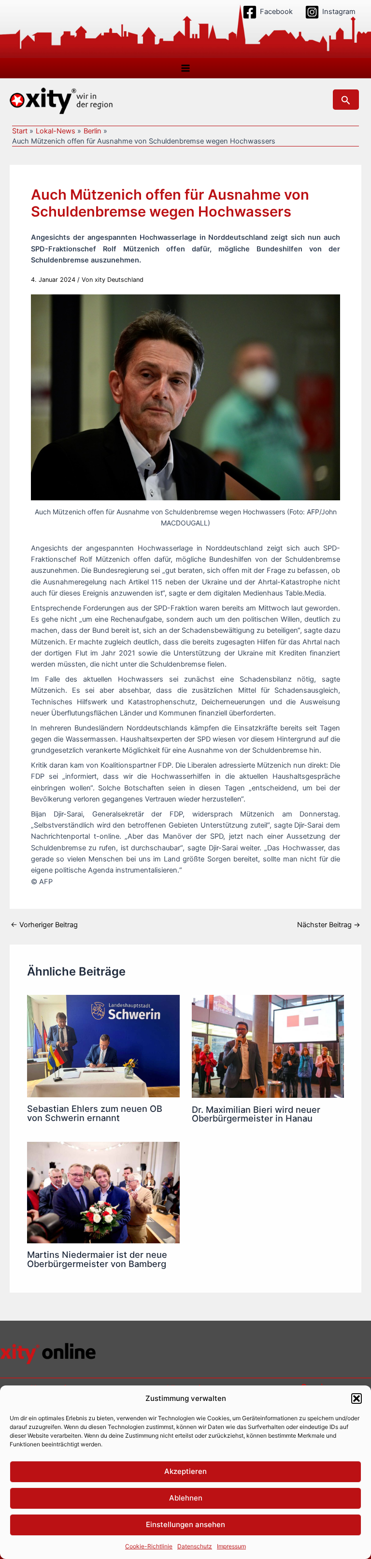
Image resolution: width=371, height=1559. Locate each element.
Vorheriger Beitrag (44, 925)
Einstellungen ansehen (185, 1524)
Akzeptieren (185, 1471)
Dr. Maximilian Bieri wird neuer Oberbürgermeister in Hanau (256, 1113)
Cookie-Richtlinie (148, 1546)
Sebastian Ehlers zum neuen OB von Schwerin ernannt (94, 1112)
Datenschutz (194, 1546)
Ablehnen (185, 1497)
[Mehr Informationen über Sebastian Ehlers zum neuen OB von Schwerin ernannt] (103, 1045)
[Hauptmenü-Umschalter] (185, 68)
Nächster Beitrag (328, 925)
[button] (356, 1398)
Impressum (231, 1546)
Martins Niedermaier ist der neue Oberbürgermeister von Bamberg (97, 1258)
